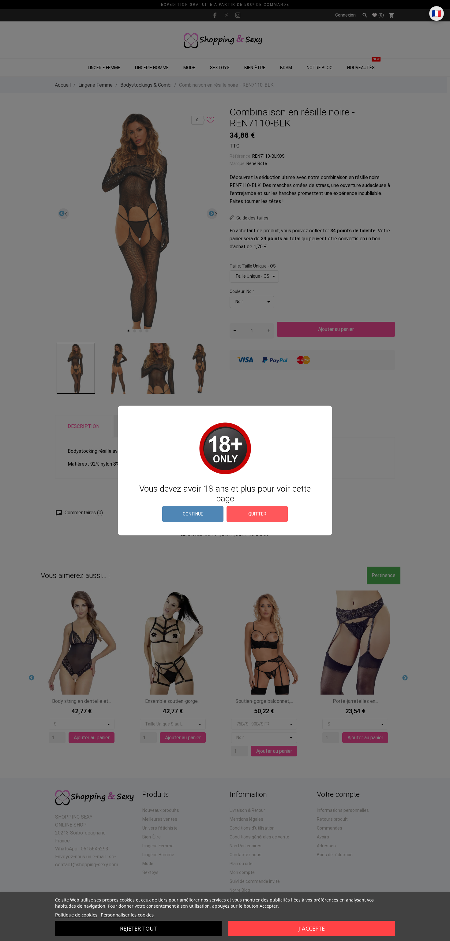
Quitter (257, 514)
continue (193, 514)
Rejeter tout (138, 928)
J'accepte (311, 928)
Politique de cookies (76, 915)
